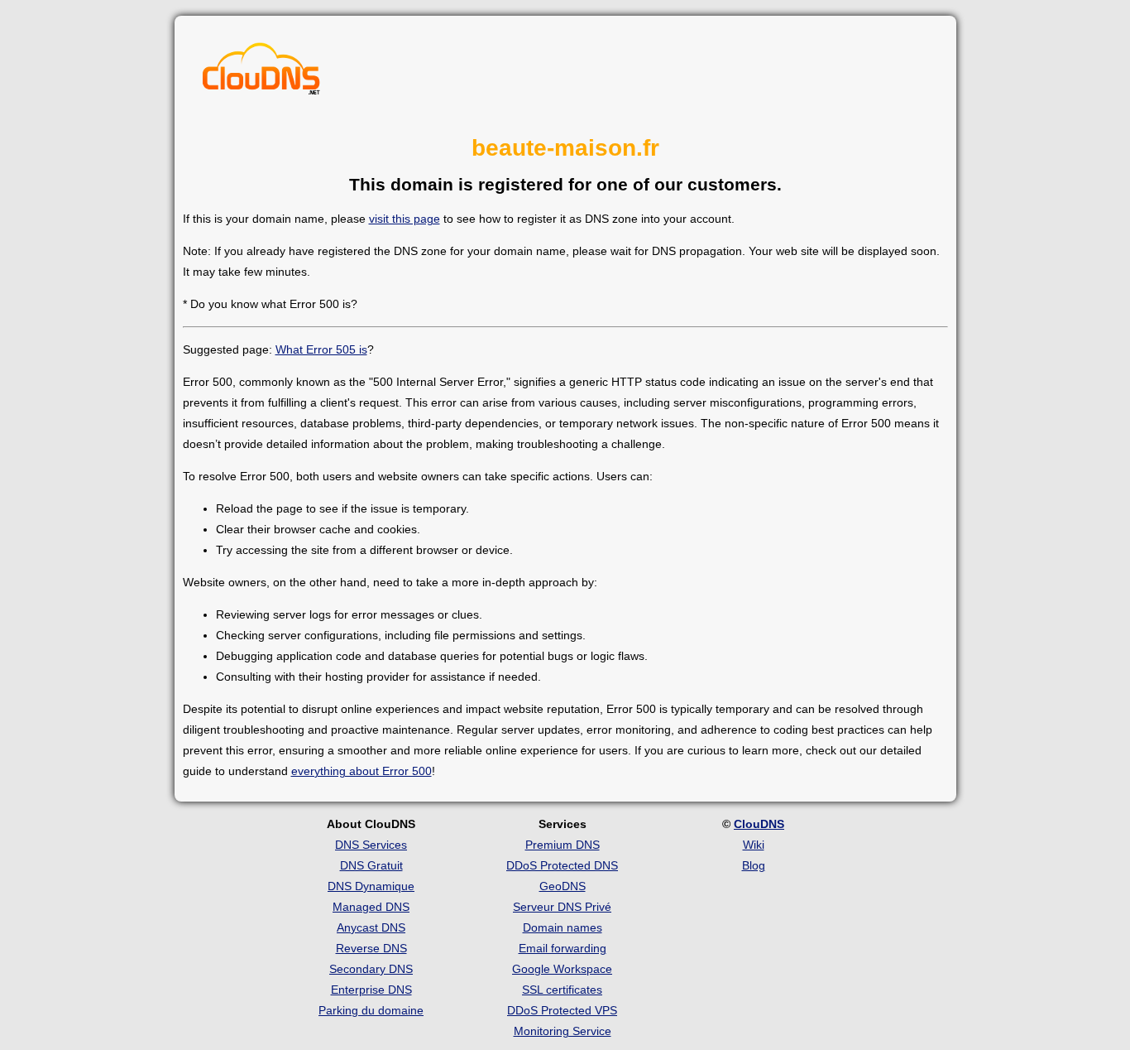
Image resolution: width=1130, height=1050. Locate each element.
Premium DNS (562, 844)
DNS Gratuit (371, 865)
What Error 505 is (321, 349)
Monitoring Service (562, 1031)
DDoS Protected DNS (562, 865)
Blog (753, 865)
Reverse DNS (371, 948)
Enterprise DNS (371, 989)
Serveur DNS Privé (562, 906)
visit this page (404, 218)
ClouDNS (759, 824)
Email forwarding (562, 948)
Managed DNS (371, 906)
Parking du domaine (371, 1010)
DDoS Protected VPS (562, 1010)
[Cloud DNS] (261, 73)
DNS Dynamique (371, 886)
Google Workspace (562, 968)
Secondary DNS (371, 968)
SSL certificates (562, 989)
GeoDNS (562, 886)
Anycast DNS (371, 927)
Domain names (562, 927)
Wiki (753, 844)
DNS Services (371, 844)
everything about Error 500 (361, 771)
